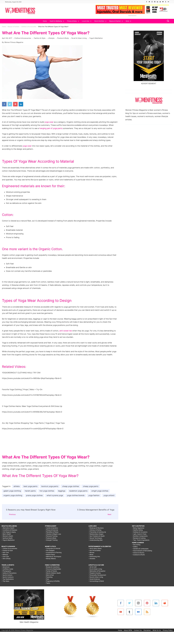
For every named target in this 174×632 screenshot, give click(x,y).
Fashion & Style (40, 38)
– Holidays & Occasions (139, 532)
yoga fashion (93, 495)
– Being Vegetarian (138, 528)
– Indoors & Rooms (138, 552)
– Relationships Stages (96, 534)
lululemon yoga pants (78, 491)
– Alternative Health (8, 528)
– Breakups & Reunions (96, 528)
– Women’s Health (7, 536)
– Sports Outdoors (7, 577)
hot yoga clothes (47, 491)
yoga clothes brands (75, 495)
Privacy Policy (167, 630)
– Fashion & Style (7, 550)
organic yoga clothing (13, 495)
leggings (61, 491)
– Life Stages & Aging (9, 532)
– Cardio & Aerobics (51, 528)
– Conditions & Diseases (9, 530)
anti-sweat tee (65, 331)
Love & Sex (85, 21)
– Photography (6, 571)
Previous (12, 514)
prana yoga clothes (34, 495)
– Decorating (136, 544)
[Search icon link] (167, 21)
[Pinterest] (154, 1)
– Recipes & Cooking (139, 538)
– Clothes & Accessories (9, 548)
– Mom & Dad (49, 575)
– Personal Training (51, 536)
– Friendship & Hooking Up (97, 532)
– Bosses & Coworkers (52, 567)
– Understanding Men (96, 540)
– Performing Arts (94, 556)
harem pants (30, 491)
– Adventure (5, 567)
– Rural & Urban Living (96, 577)
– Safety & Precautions (9, 573)
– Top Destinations (8, 579)
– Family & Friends (51, 571)
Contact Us (138, 630)
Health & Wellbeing (56, 21)
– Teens (47, 583)
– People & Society (95, 573)
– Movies (91, 552)
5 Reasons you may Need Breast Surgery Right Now (30, 510)
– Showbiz (92, 558)
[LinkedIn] (157, 1)
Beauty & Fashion (115, 21)
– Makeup (5, 554)
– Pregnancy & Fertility (52, 581)
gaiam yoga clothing (12, 491)
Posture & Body (63, 38)
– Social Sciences (94, 579)
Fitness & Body (72, 21)
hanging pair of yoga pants (50, 128)
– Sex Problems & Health (97, 536)
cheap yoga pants (90, 486)
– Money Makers (50, 558)
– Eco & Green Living (95, 569)
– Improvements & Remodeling (142, 550)
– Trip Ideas (5, 581)
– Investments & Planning (53, 552)
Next (109, 514)
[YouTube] (163, 1)
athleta (17, 486)
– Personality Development (97, 575)
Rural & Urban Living (79, 38)
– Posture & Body (50, 538)
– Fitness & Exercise (51, 530)
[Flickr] (168, 1)
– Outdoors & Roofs (138, 555)
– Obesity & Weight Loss (53, 534)
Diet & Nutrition (99, 21)
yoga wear (49, 122)
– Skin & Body (6, 558)
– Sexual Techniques (95, 538)
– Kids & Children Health (53, 573)
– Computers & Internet (52, 548)
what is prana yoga (55, 495)
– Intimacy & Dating (95, 530)
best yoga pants (30, 486)
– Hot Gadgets (49, 550)
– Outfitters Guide (7, 569)
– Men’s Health (6, 534)
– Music (91, 554)
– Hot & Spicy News (95, 548)
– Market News (50, 554)
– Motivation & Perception (97, 571)
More (127, 21)
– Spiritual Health (7, 538)
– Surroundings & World (96, 581)
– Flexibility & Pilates (51, 532)
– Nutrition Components (140, 536)
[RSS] (147, 612)
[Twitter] (149, 1)
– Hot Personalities (95, 550)
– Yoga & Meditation (8, 540)
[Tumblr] (165, 1)
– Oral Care (5, 556)
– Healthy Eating (137, 530)
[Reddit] (160, 1)
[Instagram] (152, 1)
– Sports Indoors (7, 575)
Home (45, 21)
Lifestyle (51, 38)
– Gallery (135, 546)
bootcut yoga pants (49, 486)
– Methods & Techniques (53, 556)
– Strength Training (51, 540)
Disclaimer (147, 630)
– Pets (47, 579)
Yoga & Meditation (96, 38)
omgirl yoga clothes (99, 491)
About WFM (128, 630)
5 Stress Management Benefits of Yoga (95, 510)
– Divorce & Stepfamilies (53, 569)
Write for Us (157, 630)
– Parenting (48, 577)
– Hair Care (5, 552)
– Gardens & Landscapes (140, 548)
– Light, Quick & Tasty (139, 534)
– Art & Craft (93, 567)
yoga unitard (109, 495)
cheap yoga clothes (70, 486)
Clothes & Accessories (23, 38)
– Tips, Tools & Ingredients (140, 540)
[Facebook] (146, 1)
